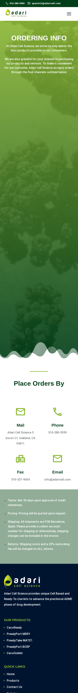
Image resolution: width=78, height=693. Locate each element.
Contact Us (14, 687)
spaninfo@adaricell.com (46, 3)
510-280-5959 (57, 432)
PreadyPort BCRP (18, 646)
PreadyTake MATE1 (19, 640)
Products (13, 680)
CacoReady (14, 627)
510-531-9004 (20, 479)
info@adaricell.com (57, 479)
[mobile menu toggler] (69, 13)
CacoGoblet (15, 653)
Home (11, 674)
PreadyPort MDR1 (18, 634)
